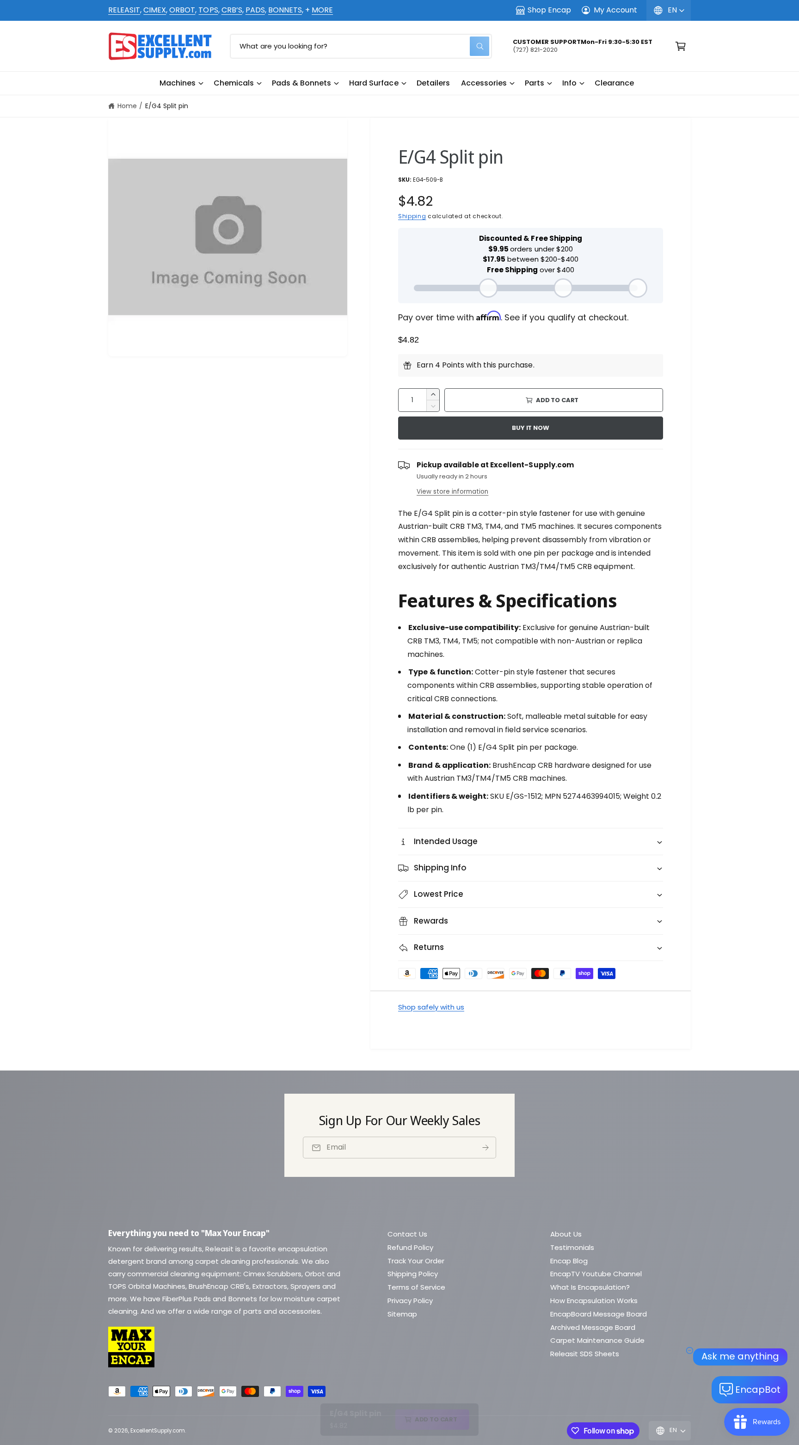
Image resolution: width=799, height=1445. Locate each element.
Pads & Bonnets (301, 83)
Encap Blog (569, 1261)
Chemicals (234, 83)
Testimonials (572, 1247)
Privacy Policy (410, 1300)
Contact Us (407, 1234)
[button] (181, 83)
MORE (322, 10)
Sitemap (402, 1314)
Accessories (484, 83)
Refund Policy (410, 1247)
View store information (452, 491)
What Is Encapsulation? (590, 1287)
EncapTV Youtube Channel (596, 1274)
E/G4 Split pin (166, 105)
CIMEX (154, 10)
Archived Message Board (592, 1327)
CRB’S (231, 10)
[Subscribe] (485, 1147)
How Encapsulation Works (594, 1300)
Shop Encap (549, 10)
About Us (566, 1234)
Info (569, 83)
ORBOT (182, 10)
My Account (615, 10)
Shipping (412, 216)
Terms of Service (416, 1287)
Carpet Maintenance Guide (597, 1340)
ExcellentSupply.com (157, 1430)
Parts (534, 83)
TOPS (208, 10)
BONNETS (285, 10)
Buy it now (530, 427)
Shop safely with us (431, 1007)
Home (127, 105)
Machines (178, 83)
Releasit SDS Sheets (584, 1354)
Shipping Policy (412, 1274)
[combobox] (361, 46)
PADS (255, 10)
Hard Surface (373, 83)
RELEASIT (124, 10)
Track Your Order (415, 1261)
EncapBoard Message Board (598, 1314)
